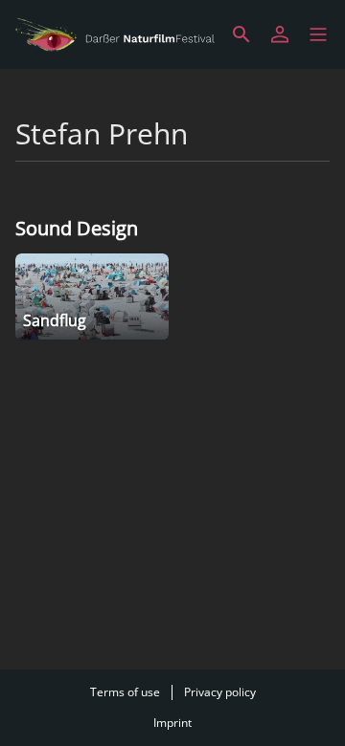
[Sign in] (280, 34)
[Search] (241, 34)
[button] (318, 34)
